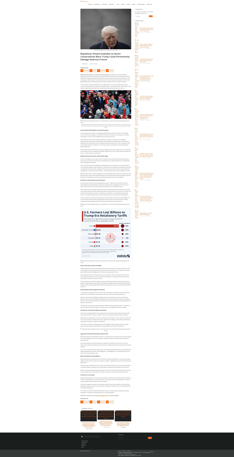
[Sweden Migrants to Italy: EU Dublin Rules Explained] (137, 214)
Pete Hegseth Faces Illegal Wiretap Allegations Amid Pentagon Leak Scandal (123, 424)
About (82, 447)
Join (151, 16)
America (119, 450)
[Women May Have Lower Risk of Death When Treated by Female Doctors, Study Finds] (137, 30)
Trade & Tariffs (120, 453)
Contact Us (83, 445)
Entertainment (133, 454)
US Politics (128, 450)
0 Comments (148, 32)
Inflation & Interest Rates (137, 452)
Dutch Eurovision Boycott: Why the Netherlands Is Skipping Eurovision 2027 (146, 60)
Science (122, 454)
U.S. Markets (120, 452)
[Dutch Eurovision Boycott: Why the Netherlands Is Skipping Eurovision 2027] (137, 61)
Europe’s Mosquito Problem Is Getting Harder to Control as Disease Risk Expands (146, 46)
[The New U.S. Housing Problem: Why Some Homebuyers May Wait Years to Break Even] (137, 98)
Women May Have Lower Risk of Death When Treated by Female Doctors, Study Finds (146, 29)
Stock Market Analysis (128, 453)
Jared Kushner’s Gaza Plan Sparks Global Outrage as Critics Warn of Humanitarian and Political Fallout (88, 424)
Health (125, 454)
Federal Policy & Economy (127, 452)
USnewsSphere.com (102, 395)
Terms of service (84, 441)
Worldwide (124, 450)
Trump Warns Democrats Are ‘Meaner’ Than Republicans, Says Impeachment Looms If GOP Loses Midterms (106, 423)
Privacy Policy (84, 442)
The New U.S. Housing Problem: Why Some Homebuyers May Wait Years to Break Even (146, 98)
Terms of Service (138, 455)
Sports (128, 454)
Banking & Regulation (146, 452)
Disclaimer (83, 444)
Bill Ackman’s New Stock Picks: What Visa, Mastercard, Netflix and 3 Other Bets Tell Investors (146, 155)
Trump (122, 281)
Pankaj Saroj (84, 63)
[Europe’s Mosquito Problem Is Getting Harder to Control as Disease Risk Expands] (137, 46)
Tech (119, 454)
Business (152, 451)
